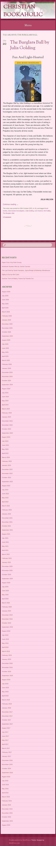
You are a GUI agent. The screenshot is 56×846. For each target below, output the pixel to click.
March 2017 (6, 748)
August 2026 (6, 291)
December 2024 (7, 372)
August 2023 (6, 437)
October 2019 (6, 623)
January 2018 (6, 708)
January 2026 (6, 320)
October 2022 (6, 477)
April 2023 (5, 453)
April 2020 (5, 599)
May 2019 (5, 643)
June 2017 (5, 736)
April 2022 (5, 502)
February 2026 (7, 316)
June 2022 (5, 493)
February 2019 (7, 655)
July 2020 (5, 586)
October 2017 (6, 720)
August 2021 (6, 534)
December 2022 (7, 469)
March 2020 (6, 603)
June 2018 (5, 687)
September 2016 (7, 772)
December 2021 (7, 518)
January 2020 (6, 611)
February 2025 (7, 364)
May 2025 (5, 352)
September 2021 (7, 530)
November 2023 (7, 425)
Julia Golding (29, 211)
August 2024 (6, 388)
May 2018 (5, 691)
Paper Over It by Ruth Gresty (11, 262)
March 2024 (6, 409)
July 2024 (5, 393)
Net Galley (47, 211)
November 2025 (7, 328)
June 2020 (5, 590)
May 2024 (5, 400)
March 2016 (6, 797)
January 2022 (6, 514)
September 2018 (7, 675)
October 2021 (6, 526)
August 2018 (6, 679)
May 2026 (5, 304)
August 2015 (6, 825)
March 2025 (6, 360)
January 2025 (6, 368)
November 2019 (7, 619)
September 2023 (7, 433)
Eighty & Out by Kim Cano (10, 274)
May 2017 (5, 740)
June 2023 (5, 445)
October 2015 (6, 817)
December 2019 (7, 615)
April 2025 (5, 356)
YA (35, 208)
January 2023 (6, 465)
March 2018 (6, 700)
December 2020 (7, 566)
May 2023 (5, 449)
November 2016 (7, 764)
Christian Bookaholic (23, 11)
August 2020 (6, 582)
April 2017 (5, 744)
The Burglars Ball (8, 213)
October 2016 (6, 768)
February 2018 (7, 704)
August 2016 (6, 776)
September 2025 (7, 336)
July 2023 (5, 441)
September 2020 (7, 578)
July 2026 (5, 296)
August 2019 (6, 631)
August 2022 (6, 485)
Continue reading (10, 204)
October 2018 (6, 671)
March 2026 (6, 312)
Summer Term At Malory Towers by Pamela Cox (18, 278)
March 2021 (6, 554)
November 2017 (7, 716)
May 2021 (5, 546)
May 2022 (5, 497)
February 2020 (7, 607)
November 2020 (7, 570)
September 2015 (7, 821)
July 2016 (5, 780)
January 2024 (6, 417)
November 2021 (7, 522)
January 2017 (6, 756)
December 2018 (7, 663)
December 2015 (7, 809)
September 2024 (7, 384)
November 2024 (7, 376)
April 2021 (5, 550)
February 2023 (7, 461)
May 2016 (5, 788)
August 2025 (6, 340)
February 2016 (7, 801)
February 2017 (7, 752)
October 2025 (6, 332)
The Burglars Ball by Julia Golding (29, 45)
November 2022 (7, 473)
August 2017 (6, 728)
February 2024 (7, 413)
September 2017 (7, 724)
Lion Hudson (39, 211)
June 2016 (5, 784)
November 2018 (7, 667)
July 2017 (5, 732)
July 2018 (5, 683)
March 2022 (6, 506)
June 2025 (5, 348)
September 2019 (7, 627)
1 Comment (7, 217)
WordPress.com (14, 843)
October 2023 (6, 429)
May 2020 (5, 594)
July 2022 (5, 490)
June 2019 (5, 639)
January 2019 (6, 659)
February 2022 (7, 510)
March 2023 (6, 457)
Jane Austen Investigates (16, 211)
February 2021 (7, 558)
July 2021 (5, 538)
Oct (4, 42)
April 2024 (5, 405)
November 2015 (7, 813)
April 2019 (5, 647)
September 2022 (7, 481)
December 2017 (7, 712)
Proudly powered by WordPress (19, 840)
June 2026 (5, 299)
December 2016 (7, 760)
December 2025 (7, 324)
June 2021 (5, 542)
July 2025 (5, 344)
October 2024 (6, 380)
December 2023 (7, 421)
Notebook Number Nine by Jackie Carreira (16, 266)
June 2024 (5, 396)
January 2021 (6, 562)
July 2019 (5, 635)
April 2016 (5, 793)
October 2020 (6, 574)
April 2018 (5, 696)
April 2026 (5, 308)
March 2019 (6, 651)
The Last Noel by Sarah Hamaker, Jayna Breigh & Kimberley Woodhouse (26, 270)
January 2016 (6, 805)
